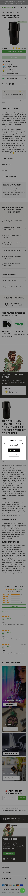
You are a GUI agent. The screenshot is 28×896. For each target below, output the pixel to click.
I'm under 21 (14, 454)
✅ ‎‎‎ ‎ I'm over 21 (14, 450)
